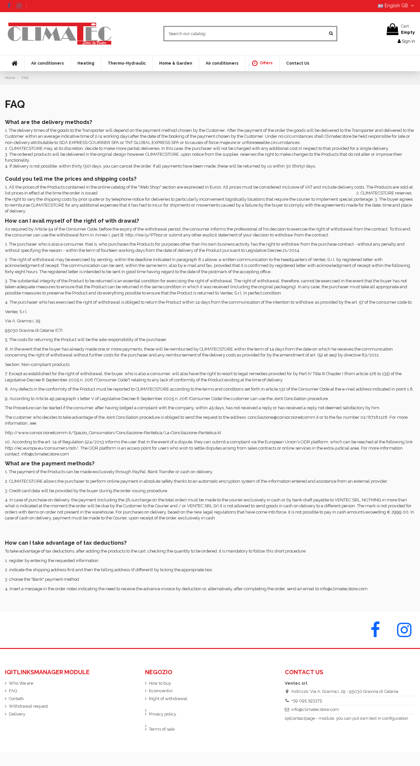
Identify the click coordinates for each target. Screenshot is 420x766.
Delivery (17, 714)
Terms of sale (162, 729)
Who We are (21, 683)
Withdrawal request (28, 706)
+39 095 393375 (306, 700)
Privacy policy (162, 714)
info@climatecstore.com (315, 709)
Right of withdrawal (168, 698)
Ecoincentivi (161, 690)
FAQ (13, 690)
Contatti (16, 698)
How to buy (160, 683)
